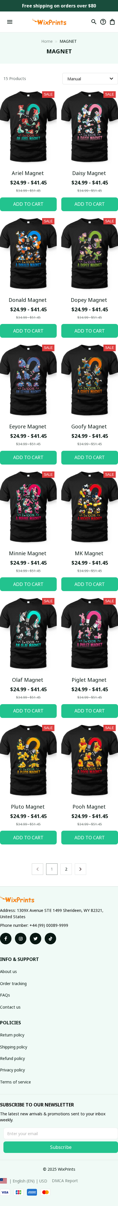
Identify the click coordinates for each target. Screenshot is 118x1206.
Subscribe (61, 1147)
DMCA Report (65, 1180)
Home (47, 41)
